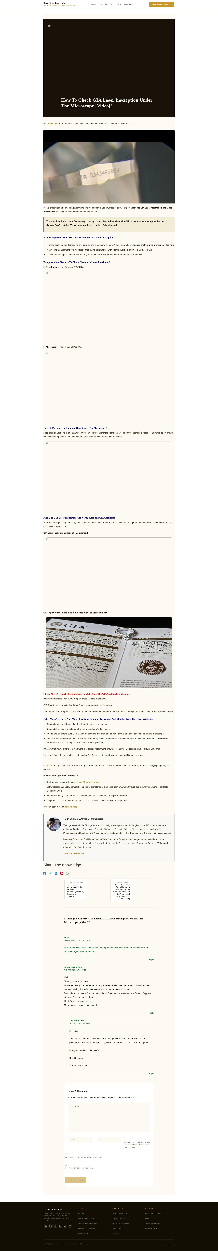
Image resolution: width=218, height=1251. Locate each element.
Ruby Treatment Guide (86, 1219)
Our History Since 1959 (120, 1223)
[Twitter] (50, 873)
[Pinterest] (61, 873)
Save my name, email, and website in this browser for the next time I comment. (137, 1145)
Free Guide (82, 1213)
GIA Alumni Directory (153, 1213)
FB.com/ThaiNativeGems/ (88, 782)
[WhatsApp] (67, 873)
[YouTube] (46, 1226)
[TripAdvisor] (70, 1226)
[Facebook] (44, 873)
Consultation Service (119, 1213)
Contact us (48, 765)
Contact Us (116, 1234)
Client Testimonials (118, 1228)
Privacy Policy (169, 1245)
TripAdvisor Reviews (152, 1223)
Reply (151, 959)
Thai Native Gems (118, 1219)
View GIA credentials (73, 853)
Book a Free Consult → (161, 4)
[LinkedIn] (60, 1226)
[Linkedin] (56, 873)
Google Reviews (151, 1228)
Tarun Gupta (52, 124)
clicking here (71, 807)
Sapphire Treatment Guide (87, 1228)
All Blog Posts (83, 1234)
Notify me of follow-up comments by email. (84, 1157)
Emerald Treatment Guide (87, 1223)
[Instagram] (50, 1226)
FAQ (147, 1219)
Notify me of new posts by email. (79, 1168)
